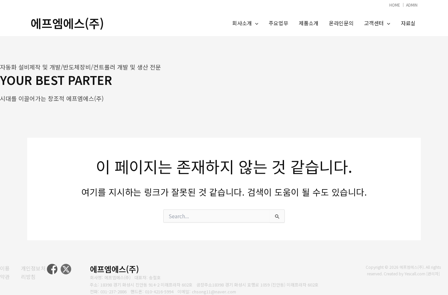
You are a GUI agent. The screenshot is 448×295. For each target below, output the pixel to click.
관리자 (433, 273)
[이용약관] (6, 272)
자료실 (408, 23)
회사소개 (242, 23)
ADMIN (411, 5)
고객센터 (374, 23)
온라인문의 (341, 23)
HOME (394, 5)
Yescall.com (414, 273)
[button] (255, 23)
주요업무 (278, 23)
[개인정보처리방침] (34, 272)
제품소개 (308, 23)
